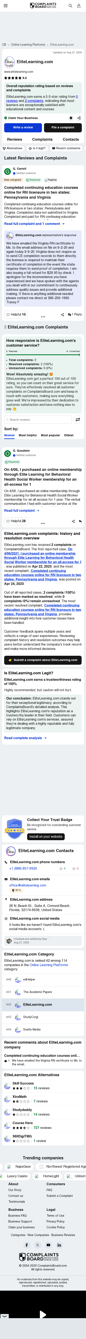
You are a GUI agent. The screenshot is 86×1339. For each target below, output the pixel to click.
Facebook (26, 1245)
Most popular (50, 435)
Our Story (14, 1190)
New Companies (38, 1235)
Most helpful (28, 435)
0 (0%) (30, 368)
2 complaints (34, 101)
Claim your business (21, 1227)
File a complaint (63, 127)
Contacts (71, 140)
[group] (12, 148)
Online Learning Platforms (49, 965)
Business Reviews (63, 1235)
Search (70, 6)
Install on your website (45, 836)
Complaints (42, 140)
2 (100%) (31, 364)
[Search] (38, 420)
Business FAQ (17, 1216)
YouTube (48, 1245)
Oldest (68, 435)
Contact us (15, 1196)
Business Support (20, 1221)
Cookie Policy (56, 1227)
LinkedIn (59, 1245)
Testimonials (16, 1202)
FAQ (49, 1190)
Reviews (14, 140)
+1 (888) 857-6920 (23, 868)
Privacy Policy (55, 1221)
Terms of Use (55, 1216)
